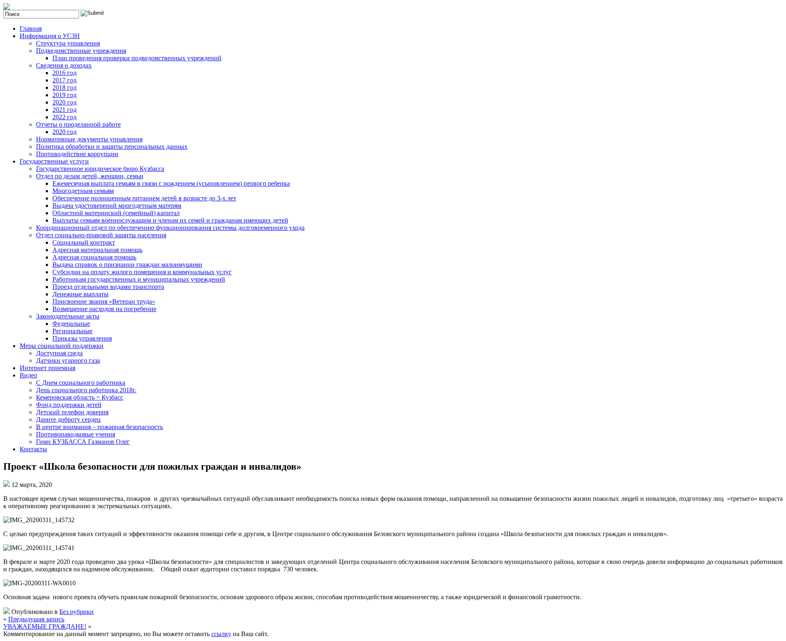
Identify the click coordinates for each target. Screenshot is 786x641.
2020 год (64, 102)
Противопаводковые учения (75, 434)
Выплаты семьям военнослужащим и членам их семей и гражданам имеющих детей (170, 220)
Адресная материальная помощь (97, 249)
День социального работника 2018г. (86, 389)
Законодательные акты (67, 316)
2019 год (64, 94)
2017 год (64, 80)
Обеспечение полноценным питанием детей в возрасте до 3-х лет (144, 198)
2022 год (64, 117)
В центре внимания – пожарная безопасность (99, 426)
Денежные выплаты (80, 294)
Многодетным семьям (83, 190)
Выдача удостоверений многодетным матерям (116, 205)
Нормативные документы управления (89, 139)
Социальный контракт (83, 242)
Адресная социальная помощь (94, 257)
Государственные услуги (54, 161)
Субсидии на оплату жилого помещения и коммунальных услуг (142, 271)
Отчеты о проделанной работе (78, 124)
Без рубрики (76, 611)
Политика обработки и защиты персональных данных (111, 146)
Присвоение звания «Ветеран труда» (103, 301)
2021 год (64, 109)
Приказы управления (82, 338)
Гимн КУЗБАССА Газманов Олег (83, 441)
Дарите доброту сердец (68, 419)
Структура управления (68, 43)
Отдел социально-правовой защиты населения (101, 235)
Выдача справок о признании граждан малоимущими (127, 264)
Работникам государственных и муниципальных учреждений (138, 279)
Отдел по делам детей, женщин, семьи (89, 176)
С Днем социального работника (80, 382)
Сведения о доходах (64, 65)
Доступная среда (59, 353)
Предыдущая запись (36, 619)
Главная (31, 28)
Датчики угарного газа (68, 360)
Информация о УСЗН (50, 35)
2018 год (64, 87)
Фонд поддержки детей (69, 404)
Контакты (33, 449)
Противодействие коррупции (77, 153)
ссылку (221, 633)
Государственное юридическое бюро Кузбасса (100, 168)
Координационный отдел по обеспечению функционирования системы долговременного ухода (170, 227)
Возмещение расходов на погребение (104, 308)
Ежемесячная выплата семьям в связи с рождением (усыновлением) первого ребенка (171, 183)
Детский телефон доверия (72, 412)
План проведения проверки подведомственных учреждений (136, 58)
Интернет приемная (47, 367)
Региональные (72, 330)
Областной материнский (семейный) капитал (116, 212)
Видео (28, 375)
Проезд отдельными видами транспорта (108, 286)
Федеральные (71, 323)
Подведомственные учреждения (81, 50)
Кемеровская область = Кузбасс (79, 397)
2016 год (64, 72)
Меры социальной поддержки (62, 345)
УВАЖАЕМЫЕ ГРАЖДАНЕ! (44, 626)
